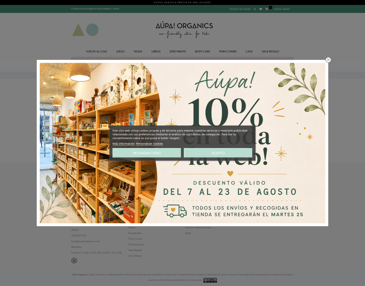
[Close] (328, 59)
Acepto (218, 152)
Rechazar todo (147, 152)
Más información (124, 143)
